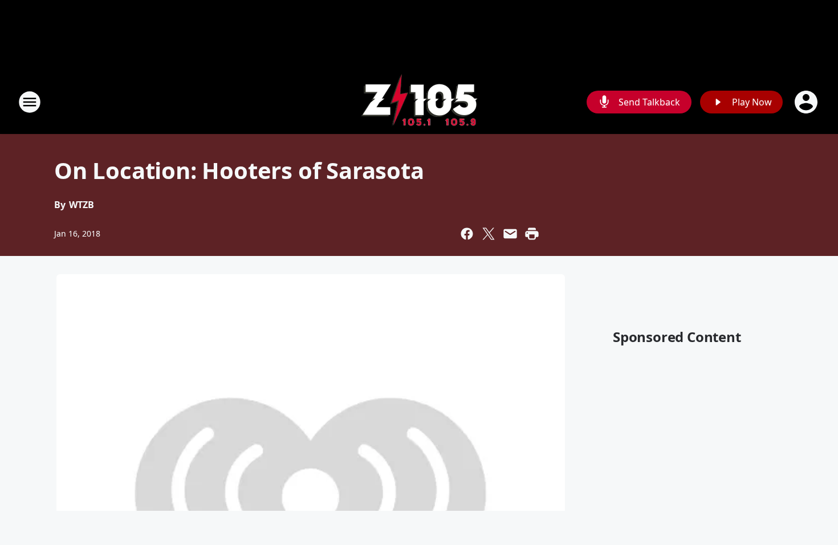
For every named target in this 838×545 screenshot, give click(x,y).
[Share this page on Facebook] (467, 234)
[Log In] (807, 102)
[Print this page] (532, 234)
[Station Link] (419, 102)
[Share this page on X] (489, 234)
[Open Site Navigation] (29, 102)
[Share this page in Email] (510, 234)
